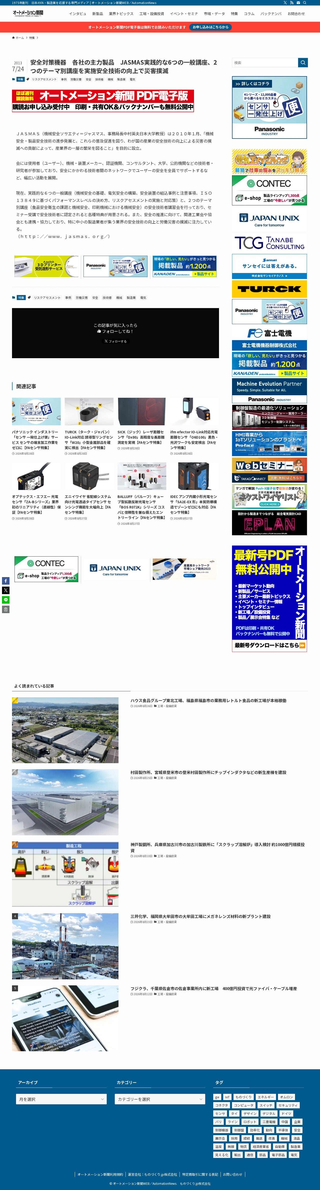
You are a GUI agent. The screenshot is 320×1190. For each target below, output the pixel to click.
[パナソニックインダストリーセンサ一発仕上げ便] (115, 275)
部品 (262, 1154)
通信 (250, 1154)
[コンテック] (46, 580)
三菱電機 (269, 1121)
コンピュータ (244, 1105)
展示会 (220, 1138)
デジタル (269, 1113)
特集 (20, 79)
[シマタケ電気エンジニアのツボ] (269, 172)
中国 (285, 1121)
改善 (271, 1138)
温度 (218, 1146)
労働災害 (76, 79)
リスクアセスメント (44, 79)
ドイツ (286, 1113)
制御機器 (221, 1130)
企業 (297, 1121)
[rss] (291, 3)
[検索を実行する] (303, 62)
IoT (227, 1097)
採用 (234, 1138)
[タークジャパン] (269, 296)
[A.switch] (46, 275)
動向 (269, 1130)
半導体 (283, 1130)
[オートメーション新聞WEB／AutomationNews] (28, 14)
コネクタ (221, 1105)
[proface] (269, 454)
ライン (233, 1121)
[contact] (298, 3)
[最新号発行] (269, 650)
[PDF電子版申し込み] (103, 110)
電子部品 (278, 1154)
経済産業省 (261, 1146)
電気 (132, 79)
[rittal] (269, 428)
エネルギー (266, 1097)
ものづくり (244, 1097)
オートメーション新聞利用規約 (100, 1174)
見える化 (221, 1154)
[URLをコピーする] (6, 609)
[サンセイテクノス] (269, 277)
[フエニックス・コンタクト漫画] (269, 507)
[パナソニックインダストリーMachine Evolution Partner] (269, 401)
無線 (231, 1146)
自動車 (280, 1146)
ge (217, 1097)
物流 (243, 1146)
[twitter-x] (285, 3)
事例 (63, 79)
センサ (220, 1113)
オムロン (286, 1097)
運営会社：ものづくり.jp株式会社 (152, 1174)
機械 (110, 79)
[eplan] (269, 533)
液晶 (297, 1138)
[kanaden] (184, 275)
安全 (88, 79)
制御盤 (239, 1130)
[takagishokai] (269, 481)
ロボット (250, 1121)
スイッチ (266, 1105)
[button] (6, 581)
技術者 (99, 79)
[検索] (305, 3)
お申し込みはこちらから (210, 27)
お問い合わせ (232, 1174)
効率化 (255, 1130)
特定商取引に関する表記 (200, 1174)
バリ (218, 1121)
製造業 (121, 79)
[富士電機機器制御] (269, 349)
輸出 (237, 1154)
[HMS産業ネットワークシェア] (184, 578)
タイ (234, 1113)
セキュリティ (288, 1105)
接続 (247, 1138)
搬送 (259, 1138)
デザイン (250, 1113)
